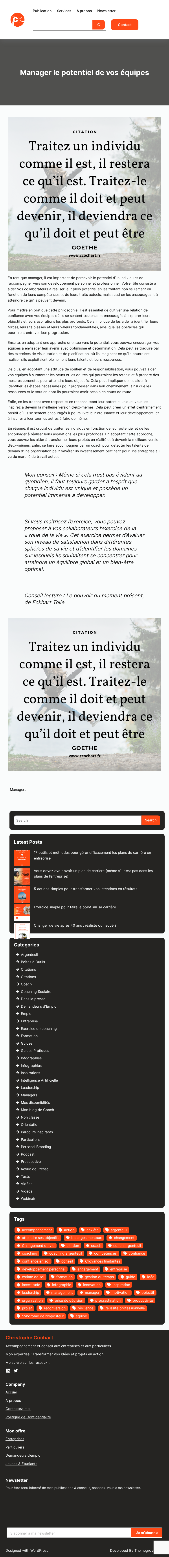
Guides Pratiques (35, 1050)
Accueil (12, 1392)
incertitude (31, 1285)
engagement (87, 1269)
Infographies (31, 1058)
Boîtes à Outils (33, 962)
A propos (13, 1400)
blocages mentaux (86, 1237)
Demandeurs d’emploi (23, 1455)
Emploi (26, 1013)
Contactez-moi (18, 1408)
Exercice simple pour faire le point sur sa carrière (75, 907)
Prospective (31, 1161)
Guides (26, 1043)
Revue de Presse (34, 1169)
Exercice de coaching (39, 1028)
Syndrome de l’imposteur (43, 1316)
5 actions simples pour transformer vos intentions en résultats (85, 889)
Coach (26, 984)
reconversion (55, 1308)
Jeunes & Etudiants (21, 1463)
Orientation (30, 1124)
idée (150, 1277)
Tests (25, 1176)
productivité (143, 1300)
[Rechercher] (98, 24)
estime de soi (33, 1277)
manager (92, 1292)
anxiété (92, 1230)
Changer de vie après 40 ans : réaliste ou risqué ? (75, 925)
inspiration (121, 1285)
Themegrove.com (148, 1550)
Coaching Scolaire (36, 991)
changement (124, 1237)
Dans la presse (33, 999)
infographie (61, 1285)
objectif (147, 1292)
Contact (125, 24)
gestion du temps (99, 1277)
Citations (28, 969)
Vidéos (26, 1184)
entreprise (118, 1269)
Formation (29, 1036)
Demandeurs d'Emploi (39, 1006)
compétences (105, 1253)
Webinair (28, 1198)
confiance (137, 1253)
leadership (30, 1292)
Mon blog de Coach (37, 1110)
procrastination (108, 1300)
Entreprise (29, 1021)
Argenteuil (29, 954)
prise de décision (69, 1300)
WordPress (39, 1550)
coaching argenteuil (65, 1253)
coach (96, 1245)
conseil (67, 1261)
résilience (85, 1308)
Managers (18, 789)
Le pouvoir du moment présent (104, 595)
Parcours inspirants (37, 1132)
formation (64, 1277)
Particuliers (30, 1139)
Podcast (28, 1154)
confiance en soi (35, 1261)
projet (27, 1308)
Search (151, 820)
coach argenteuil (127, 1245)
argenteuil (119, 1230)
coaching (29, 1253)
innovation (92, 1285)
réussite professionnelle (125, 1308)
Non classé (30, 1117)
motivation (120, 1292)
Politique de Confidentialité (28, 1417)
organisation (32, 1300)
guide (130, 1277)
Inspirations (30, 1073)
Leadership (30, 1087)
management (62, 1292)
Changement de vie (38, 1245)
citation (72, 1245)
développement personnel (43, 1269)
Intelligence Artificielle (39, 1080)
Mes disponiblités (35, 1102)
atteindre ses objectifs (40, 1237)
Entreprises (15, 1439)
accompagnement (37, 1230)
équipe (81, 1316)
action (69, 1230)
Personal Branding (36, 1147)
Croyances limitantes (102, 1261)
